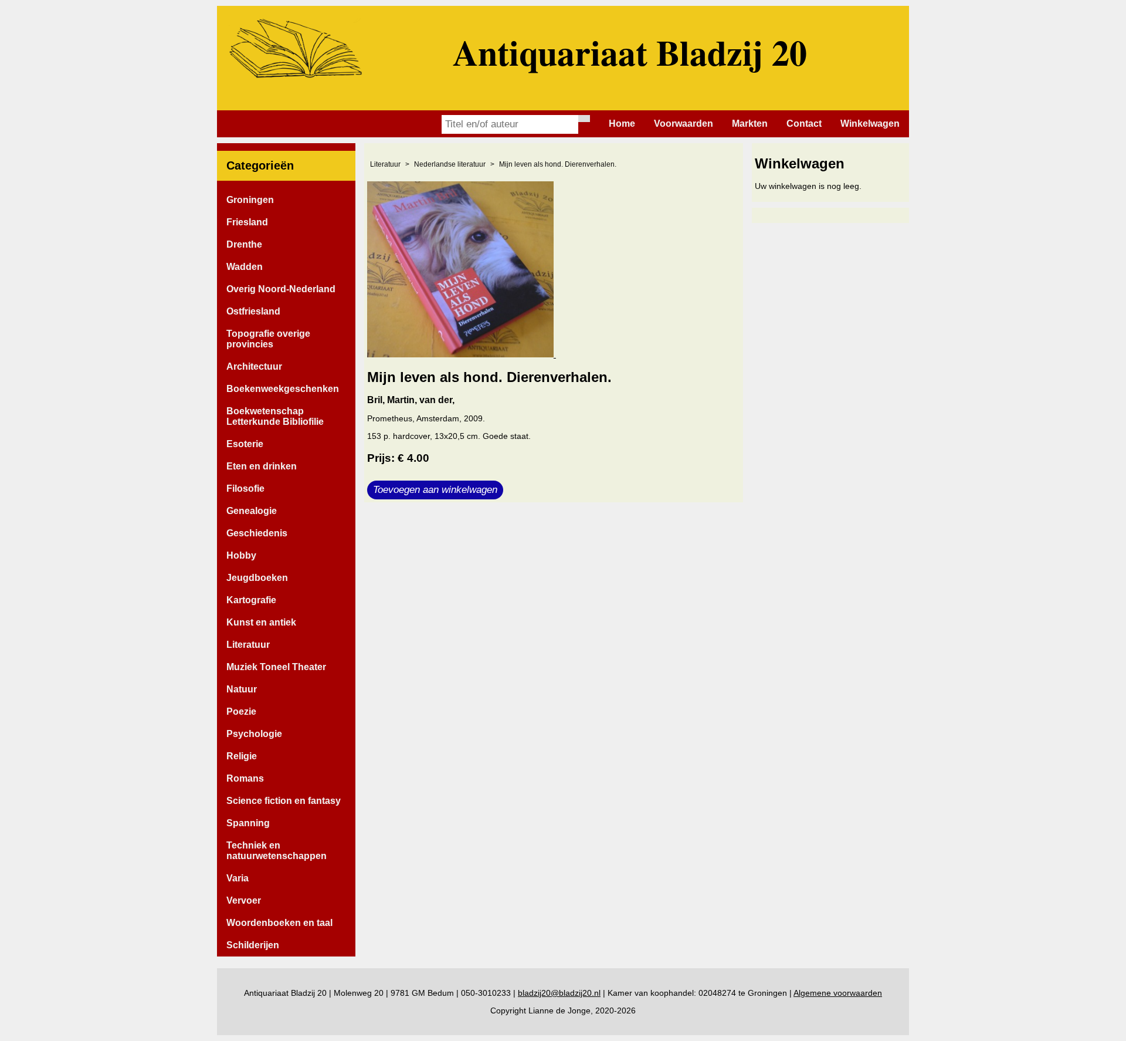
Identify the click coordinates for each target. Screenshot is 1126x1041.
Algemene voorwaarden (837, 993)
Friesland (247, 222)
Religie (241, 756)
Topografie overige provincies (268, 339)
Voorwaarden (683, 124)
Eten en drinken (261, 466)
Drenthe (244, 244)
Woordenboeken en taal (279, 923)
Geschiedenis (256, 533)
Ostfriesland (253, 311)
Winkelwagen (870, 124)
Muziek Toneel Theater (276, 667)
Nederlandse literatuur (450, 164)
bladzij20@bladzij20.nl (559, 993)
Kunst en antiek (261, 622)
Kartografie (251, 600)
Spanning (248, 823)
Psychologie (254, 734)
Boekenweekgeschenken (282, 389)
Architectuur (254, 366)
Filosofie (245, 489)
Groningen (250, 200)
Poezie (241, 711)
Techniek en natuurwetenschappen (276, 850)
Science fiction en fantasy (283, 801)
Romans (245, 778)
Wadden (244, 267)
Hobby (241, 555)
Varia (237, 878)
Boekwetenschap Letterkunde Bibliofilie (275, 416)
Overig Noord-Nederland (280, 289)
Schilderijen (252, 945)
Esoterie (244, 444)
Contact (804, 124)
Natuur (241, 689)
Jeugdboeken (257, 578)
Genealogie (251, 511)
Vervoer (243, 900)
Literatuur (248, 645)
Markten (750, 124)
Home (622, 124)
